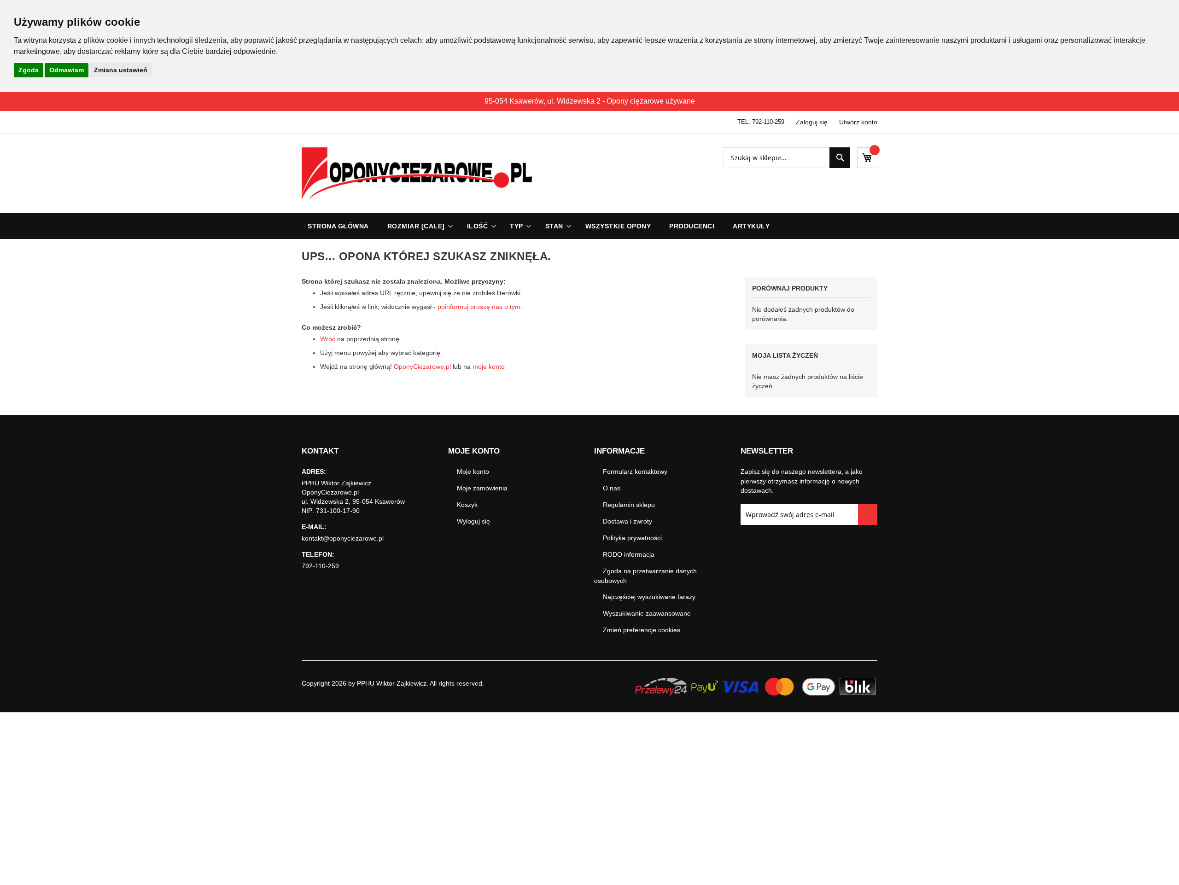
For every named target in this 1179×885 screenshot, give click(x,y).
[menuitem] (418, 226)
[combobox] (787, 157)
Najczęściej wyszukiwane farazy (649, 596)
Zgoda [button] (28, 70)
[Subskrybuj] (868, 514)
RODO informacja (628, 554)
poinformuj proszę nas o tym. (480, 306)
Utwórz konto (858, 122)
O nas (611, 488)
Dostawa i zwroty (627, 521)
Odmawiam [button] (66, 70)
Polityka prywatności (632, 537)
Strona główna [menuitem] (338, 226)
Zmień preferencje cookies (641, 630)
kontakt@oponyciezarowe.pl (343, 538)
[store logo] (417, 173)
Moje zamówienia (482, 488)
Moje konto (473, 471)
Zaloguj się (812, 122)
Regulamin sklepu (629, 504)
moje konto (489, 366)
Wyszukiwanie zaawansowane (647, 613)
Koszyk (467, 504)
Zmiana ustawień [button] (120, 70)
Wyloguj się (473, 521)
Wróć (327, 339)
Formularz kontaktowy (635, 471)
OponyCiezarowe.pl (422, 366)
